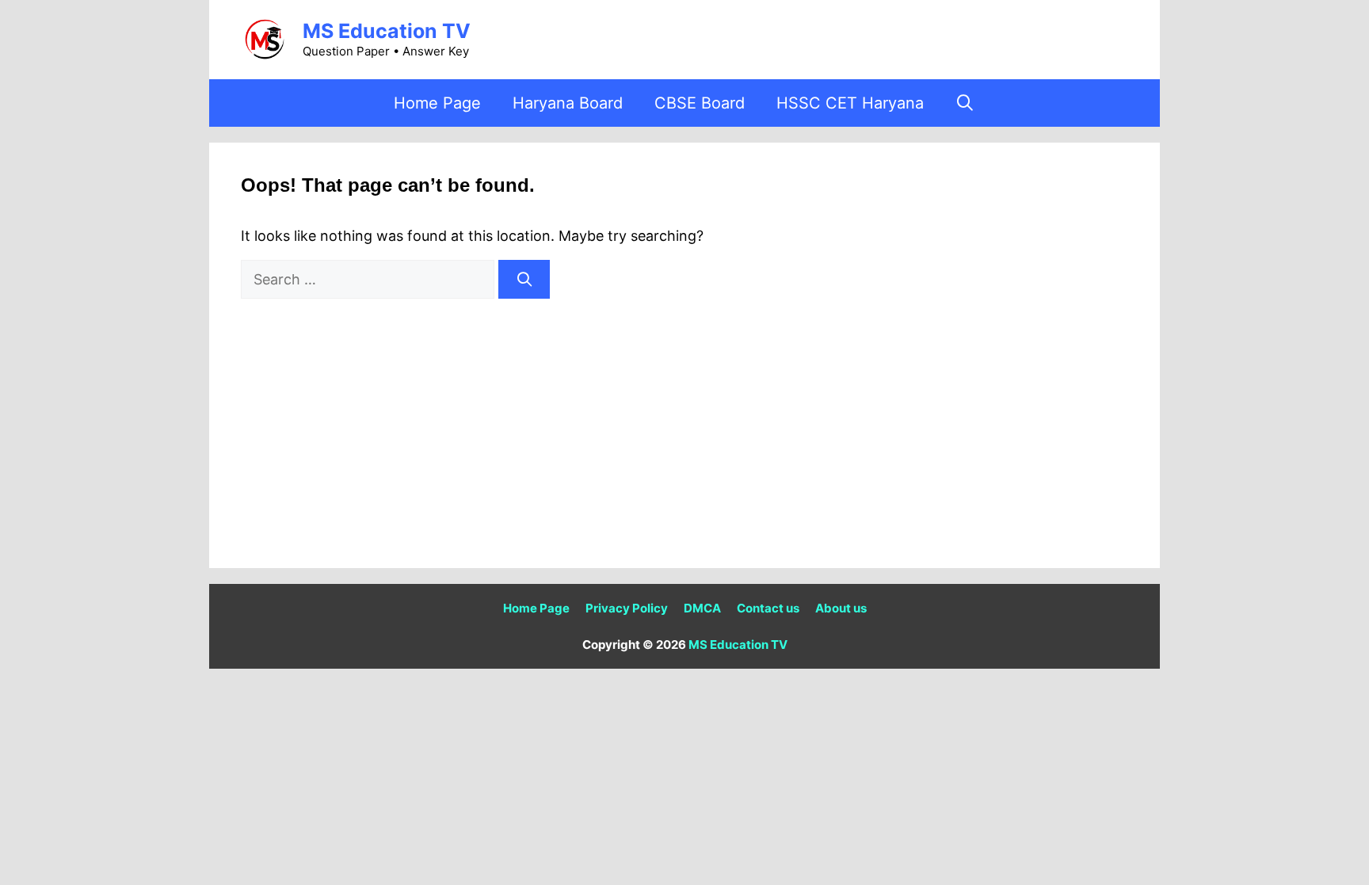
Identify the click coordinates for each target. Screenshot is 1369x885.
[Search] (524, 279)
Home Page (437, 103)
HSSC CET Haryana (850, 103)
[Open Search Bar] (966, 103)
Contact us (768, 608)
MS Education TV (387, 31)
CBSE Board (699, 103)
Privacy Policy (626, 608)
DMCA (702, 608)
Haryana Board (568, 103)
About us (841, 608)
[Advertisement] (684, 417)
